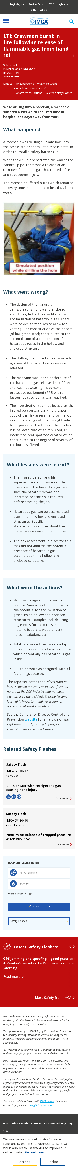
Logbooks (62, 4)
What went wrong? (47, 83)
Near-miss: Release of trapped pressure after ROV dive (38, 837)
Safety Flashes (18, 921)
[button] (8, 242)
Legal (6, 1130)
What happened (25, 83)
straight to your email (40, 1105)
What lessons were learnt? (31, 88)
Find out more (34, 1152)
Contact (43, 9)
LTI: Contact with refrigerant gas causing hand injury (33, 787)
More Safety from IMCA (53, 997)
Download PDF (41, 906)
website (31, 719)
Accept (24, 1162)
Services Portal (36, 4)
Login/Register (17, 4)
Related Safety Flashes (59, 93)
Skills (33, 9)
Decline (53, 1162)
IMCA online (47, 1101)
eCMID (50, 4)
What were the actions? (29, 93)
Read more (11, 976)
